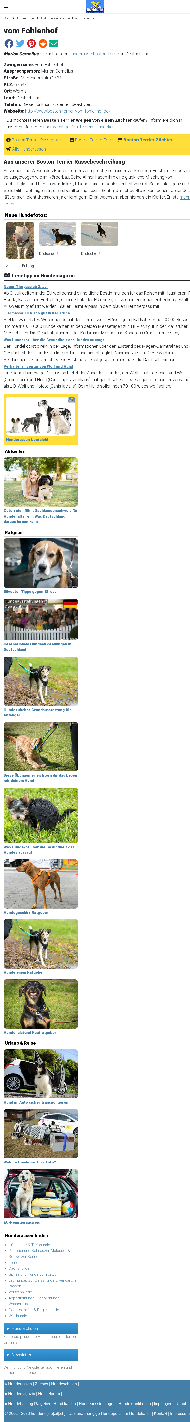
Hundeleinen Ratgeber (24, 972)
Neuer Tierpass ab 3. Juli (26, 286)
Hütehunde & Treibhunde (29, 1245)
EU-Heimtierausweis (22, 1222)
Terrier (14, 1262)
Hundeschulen (64, 1384)
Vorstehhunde (20, 1292)
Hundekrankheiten (135, 1404)
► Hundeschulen (22, 1328)
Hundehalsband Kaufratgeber (30, 1032)
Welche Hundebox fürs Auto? (30, 1162)
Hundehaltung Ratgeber (29, 1404)
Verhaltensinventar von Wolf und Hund (38, 366)
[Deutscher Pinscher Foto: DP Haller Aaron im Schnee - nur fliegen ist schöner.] (99, 236)
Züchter (41, 1384)
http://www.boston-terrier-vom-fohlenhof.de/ (67, 111)
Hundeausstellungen (97, 1404)
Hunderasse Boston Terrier (94, 53)
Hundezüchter (25, 18)
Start (7, 18)
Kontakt (160, 1413)
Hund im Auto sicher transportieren (36, 1102)
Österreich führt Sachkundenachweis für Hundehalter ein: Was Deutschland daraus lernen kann (41, 516)
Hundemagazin (21, 1394)
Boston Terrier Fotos (95, 139)
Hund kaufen (64, 1404)
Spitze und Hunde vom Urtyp (33, 1274)
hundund (39, 1413)
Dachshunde (19, 1268)
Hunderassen (20, 1384)
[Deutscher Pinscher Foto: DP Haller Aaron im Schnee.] (57, 236)
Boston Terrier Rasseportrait (39, 139)
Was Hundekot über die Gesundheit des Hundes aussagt (54, 340)
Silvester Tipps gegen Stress (30, 592)
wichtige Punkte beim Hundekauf (84, 126)
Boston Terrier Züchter (55, 18)
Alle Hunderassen (29, 149)
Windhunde (18, 1316)
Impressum (180, 1413)
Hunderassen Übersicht (27, 439)
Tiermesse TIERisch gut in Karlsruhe (37, 313)
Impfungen (163, 1404)
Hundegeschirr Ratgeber (26, 912)
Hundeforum (49, 1394)
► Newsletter (18, 1355)
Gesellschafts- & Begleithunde (34, 1310)
